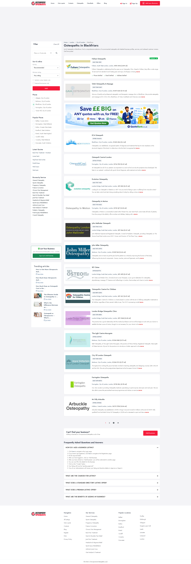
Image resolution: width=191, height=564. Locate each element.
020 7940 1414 (97, 227)
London (111, 66)
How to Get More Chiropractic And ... (47, 270)
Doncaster (121, 540)
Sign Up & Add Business (46, 256)
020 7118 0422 (97, 205)
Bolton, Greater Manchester (44, 127)
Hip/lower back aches (39, 160)
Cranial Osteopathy (38, 215)
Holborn (94, 406)
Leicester (142, 532)
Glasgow (142, 523)
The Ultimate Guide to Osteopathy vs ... (51, 295)
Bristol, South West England (43, 134)
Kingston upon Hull (145, 526)
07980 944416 (97, 139)
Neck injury (36, 167)
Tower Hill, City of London (43, 111)
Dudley (142, 516)
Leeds (141, 529)
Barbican (94, 252)
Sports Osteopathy (38, 183)
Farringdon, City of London (43, 107)
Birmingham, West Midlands (44, 124)
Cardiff (121, 534)
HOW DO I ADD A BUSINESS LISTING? (80, 447)
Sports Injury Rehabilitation (40, 203)
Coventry (121, 537)
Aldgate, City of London (42, 98)
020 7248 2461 (97, 87)
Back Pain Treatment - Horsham (42, 153)
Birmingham (122, 521)
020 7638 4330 (97, 359)
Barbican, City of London (43, 101)
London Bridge (96, 186)
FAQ (65, 536)
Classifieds (90, 3)
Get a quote (61, 3)
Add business (150, 433)
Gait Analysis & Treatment (40, 208)
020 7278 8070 (97, 381)
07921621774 (97, 271)
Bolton (120, 524)
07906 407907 (97, 337)
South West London (102, 66)
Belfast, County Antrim (42, 121)
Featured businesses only (42, 83)
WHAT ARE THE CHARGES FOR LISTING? (81, 476)
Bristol (120, 530)
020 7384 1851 (97, 62)
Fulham (94, 66)
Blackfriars (95, 91)
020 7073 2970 (97, 249)
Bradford (121, 527)
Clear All (56, 44)
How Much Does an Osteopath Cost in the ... (47, 287)
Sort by (35, 64)
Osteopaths (80, 3)
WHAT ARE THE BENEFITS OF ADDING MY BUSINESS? (85, 497)
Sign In (124, 3)
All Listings (67, 520)
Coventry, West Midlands (43, 140)
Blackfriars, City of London (43, 104)
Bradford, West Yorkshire (43, 130)
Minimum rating (37, 72)
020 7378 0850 (97, 315)
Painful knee (36, 163)
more (138, 72)
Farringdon (95, 164)
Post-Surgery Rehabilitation (40, 213)
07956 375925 (97, 403)
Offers (98, 3)
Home (52, 3)
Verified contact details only (42, 80)
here (73, 451)
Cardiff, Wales (40, 137)
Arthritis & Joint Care (38, 205)
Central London (101, 406)
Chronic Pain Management (40, 190)
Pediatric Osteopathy (39, 210)
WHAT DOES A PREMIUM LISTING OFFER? (81, 490)
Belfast (120, 517)
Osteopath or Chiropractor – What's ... (49, 315)
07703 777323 (97, 161)
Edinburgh (143, 519)
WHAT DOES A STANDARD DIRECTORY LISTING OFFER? (86, 483)
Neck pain (35, 170)
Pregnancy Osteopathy (39, 185)
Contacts (70, 3)
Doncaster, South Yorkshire (43, 143)
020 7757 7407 (97, 183)
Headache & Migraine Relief (41, 200)
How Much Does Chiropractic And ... (46, 279)
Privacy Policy (68, 539)
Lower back (36, 156)
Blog (105, 3)
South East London (106, 186)
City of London (103, 91)
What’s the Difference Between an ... (51, 305)
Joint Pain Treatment (38, 198)
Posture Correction (38, 188)
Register (66, 533)
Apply (46, 88)
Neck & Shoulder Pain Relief (41, 195)
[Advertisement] (95, 26)
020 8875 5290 (97, 293)
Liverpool (142, 536)
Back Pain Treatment (38, 193)
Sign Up (134, 3)
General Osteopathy (38, 180)
